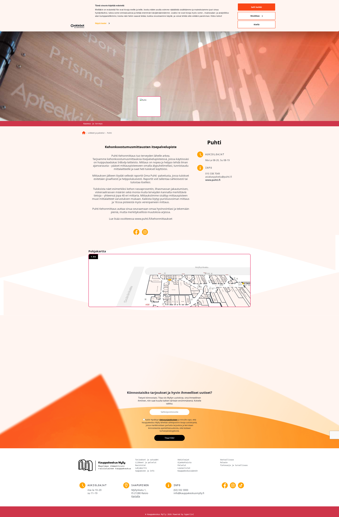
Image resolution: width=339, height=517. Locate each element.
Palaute (224, 462)
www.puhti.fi (212, 179)
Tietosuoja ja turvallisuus (234, 465)
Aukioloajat (183, 460)
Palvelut (182, 465)
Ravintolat (140, 465)
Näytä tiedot (100, 23)
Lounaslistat (184, 468)
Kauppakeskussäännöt (188, 471)
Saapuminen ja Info (144, 471)
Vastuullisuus (227, 460)
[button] (169, 280)
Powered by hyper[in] (183, 514)
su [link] (92, 493)
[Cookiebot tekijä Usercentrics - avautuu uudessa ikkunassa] (77, 26)
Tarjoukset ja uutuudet (147, 460)
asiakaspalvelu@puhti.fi (218, 176)
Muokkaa (255, 15)
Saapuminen (140, 485)
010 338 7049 (212, 173)
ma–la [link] (94, 490)
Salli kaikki (256, 7)
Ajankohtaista (184, 462)
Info (177, 485)
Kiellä (256, 24)
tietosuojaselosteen (168, 420)
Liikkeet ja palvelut (96, 133)
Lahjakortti (141, 468)
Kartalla (135, 496)
